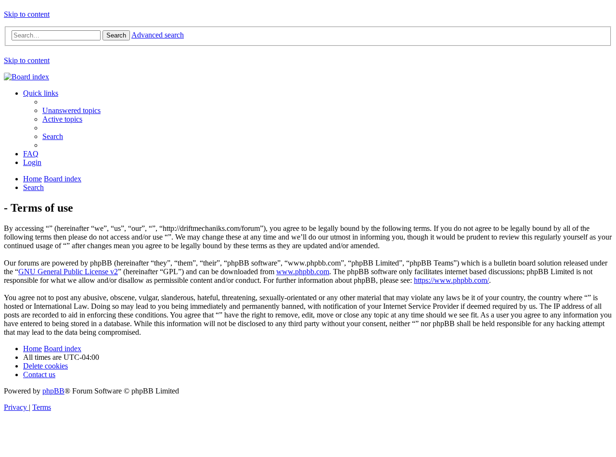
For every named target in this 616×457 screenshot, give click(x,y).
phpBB (53, 391)
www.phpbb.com (302, 271)
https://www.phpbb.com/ (451, 280)
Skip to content (27, 14)
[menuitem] (71, 110)
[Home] (26, 77)
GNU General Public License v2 (68, 271)
